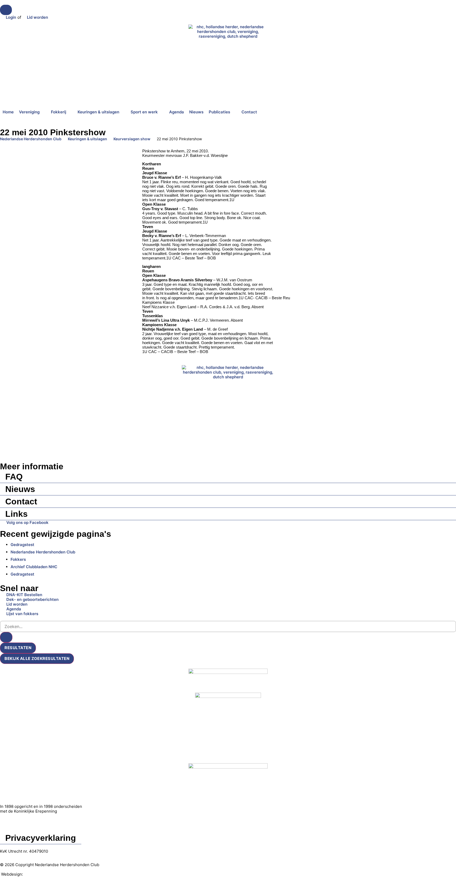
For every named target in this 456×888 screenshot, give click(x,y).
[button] (32, 112)
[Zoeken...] (6, 10)
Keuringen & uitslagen (87, 139)
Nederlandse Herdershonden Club (30, 139)
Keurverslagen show (131, 139)
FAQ (14, 476)
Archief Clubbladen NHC (34, 566)
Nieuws (20, 489)
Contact (21, 501)
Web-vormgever (39, 874)
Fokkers (18, 559)
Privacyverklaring (40, 838)
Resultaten (17, 647)
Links (16, 514)
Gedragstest (22, 544)
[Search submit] (6, 637)
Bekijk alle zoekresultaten (36, 658)
